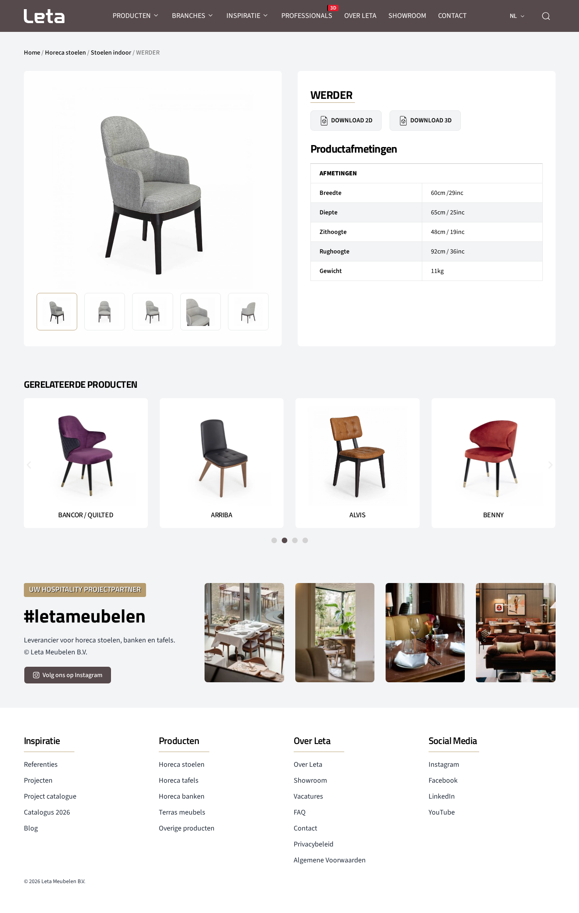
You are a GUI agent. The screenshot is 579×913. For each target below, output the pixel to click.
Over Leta (308, 765)
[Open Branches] (210, 15)
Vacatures (308, 796)
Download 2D (351, 120)
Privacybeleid (313, 844)
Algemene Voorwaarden (330, 860)
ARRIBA (221, 515)
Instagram (444, 765)
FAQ (300, 812)
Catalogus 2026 (47, 812)
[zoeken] (546, 16)
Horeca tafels (179, 780)
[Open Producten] (156, 15)
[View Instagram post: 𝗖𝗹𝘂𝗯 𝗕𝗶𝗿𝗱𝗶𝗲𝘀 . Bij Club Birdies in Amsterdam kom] (244, 632)
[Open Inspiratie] (265, 15)
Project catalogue (50, 796)
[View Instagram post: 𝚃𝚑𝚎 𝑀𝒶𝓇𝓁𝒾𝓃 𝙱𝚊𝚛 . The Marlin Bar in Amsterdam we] (425, 632)
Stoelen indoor (111, 52)
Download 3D (431, 120)
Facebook (443, 780)
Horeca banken (182, 796)
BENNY (493, 515)
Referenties (41, 765)
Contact (305, 828)
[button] (256, 187)
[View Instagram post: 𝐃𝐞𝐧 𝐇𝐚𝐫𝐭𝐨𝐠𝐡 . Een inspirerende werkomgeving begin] (515, 632)
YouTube (442, 812)
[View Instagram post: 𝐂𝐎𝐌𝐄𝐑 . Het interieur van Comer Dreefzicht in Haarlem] (334, 632)
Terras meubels (182, 812)
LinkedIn (442, 796)
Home (32, 52)
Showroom (310, 780)
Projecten (38, 780)
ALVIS (357, 515)
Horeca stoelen (65, 52)
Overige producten (186, 828)
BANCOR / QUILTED (85, 515)
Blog (31, 828)
